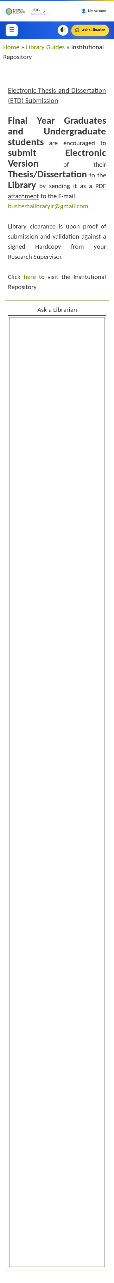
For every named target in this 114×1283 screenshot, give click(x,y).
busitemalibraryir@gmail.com (48, 206)
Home (11, 47)
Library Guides (45, 47)
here (30, 277)
